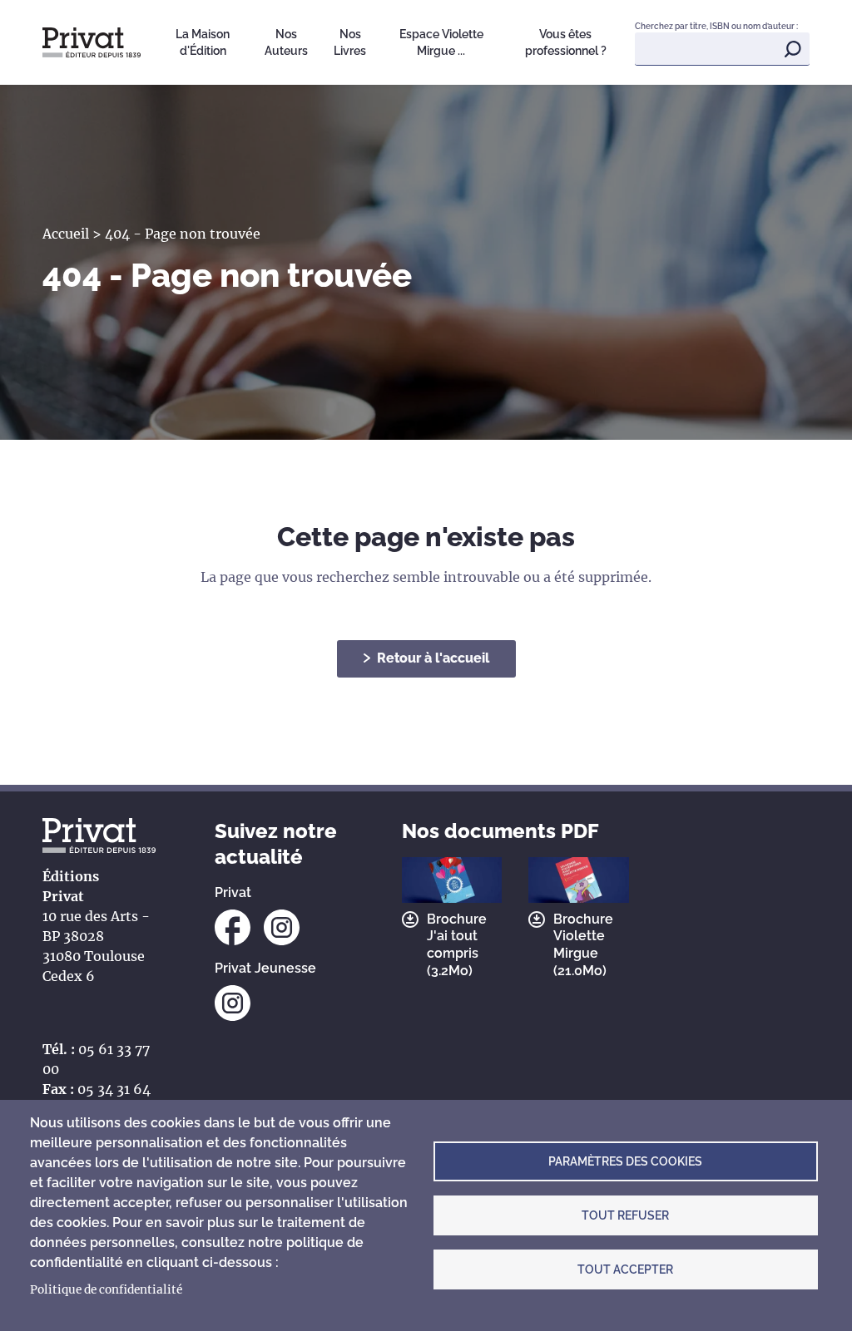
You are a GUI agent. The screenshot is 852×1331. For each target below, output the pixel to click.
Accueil (65, 233)
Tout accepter (625, 1269)
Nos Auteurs (286, 42)
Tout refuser (625, 1215)
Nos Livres (350, 42)
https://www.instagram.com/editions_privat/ (282, 927)
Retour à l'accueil (433, 658)
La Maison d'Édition (203, 42)
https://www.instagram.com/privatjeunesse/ (232, 1003)
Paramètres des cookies (625, 1161)
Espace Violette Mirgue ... (441, 42)
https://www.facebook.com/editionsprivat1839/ (232, 927)
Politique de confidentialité (106, 1290)
